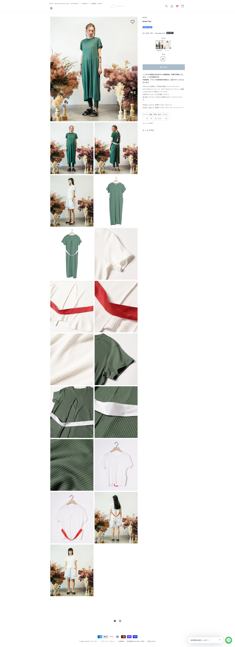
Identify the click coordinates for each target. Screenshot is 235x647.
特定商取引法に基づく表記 (135, 641)
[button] (76, 3)
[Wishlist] (177, 6)
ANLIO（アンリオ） (91, 641)
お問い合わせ (151, 641)
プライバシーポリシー (108, 641)
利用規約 (121, 641)
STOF (145, 17)
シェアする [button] (149, 130)
